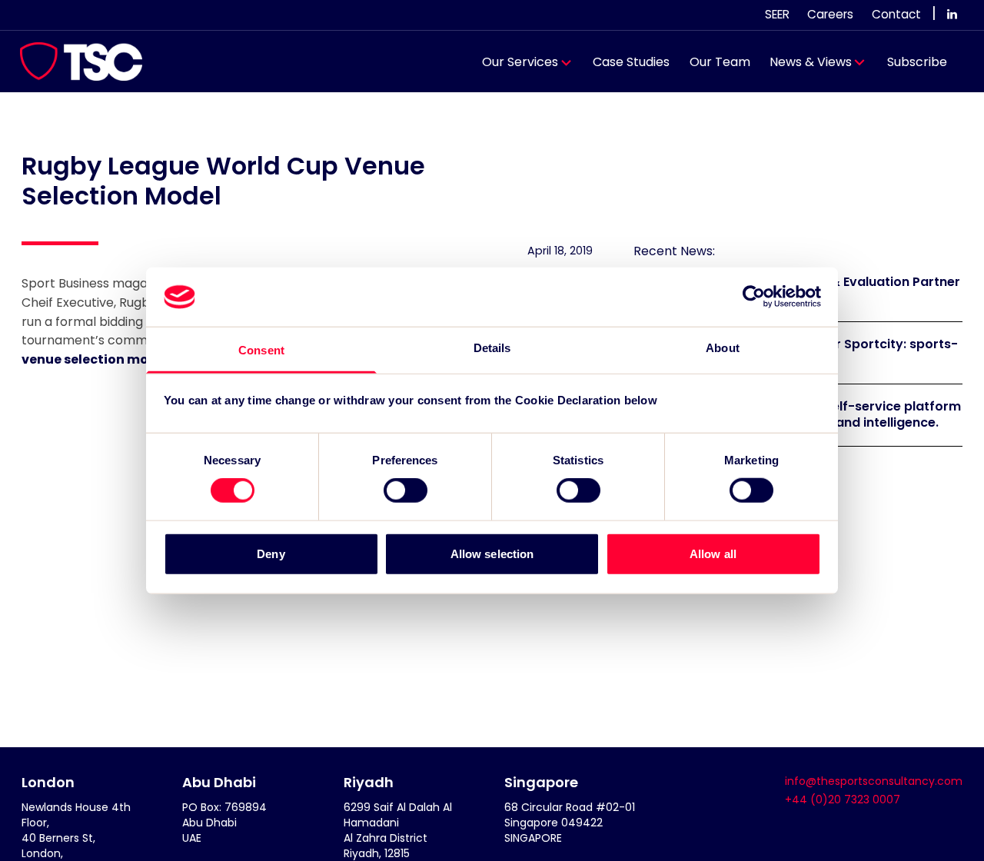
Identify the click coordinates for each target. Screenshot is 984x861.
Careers (830, 14)
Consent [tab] (261, 350)
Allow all (713, 553)
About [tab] (723, 347)
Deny (270, 553)
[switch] (405, 490)
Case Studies (631, 62)
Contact (896, 14)
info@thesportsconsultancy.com (873, 781)
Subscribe (917, 62)
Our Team (720, 62)
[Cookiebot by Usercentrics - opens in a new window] (753, 296)
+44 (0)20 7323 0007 (842, 799)
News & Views (811, 62)
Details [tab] (492, 347)
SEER (777, 14)
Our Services (520, 62)
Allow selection (492, 553)
